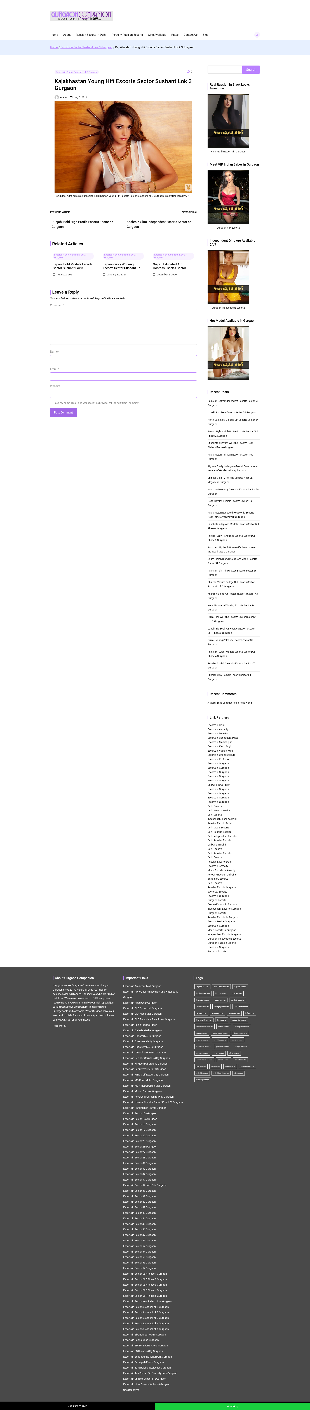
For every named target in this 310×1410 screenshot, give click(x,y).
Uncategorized (131, 1389)
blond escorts (220, 993)
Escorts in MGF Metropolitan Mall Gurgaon (147, 1085)
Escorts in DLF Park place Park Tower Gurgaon (149, 1019)
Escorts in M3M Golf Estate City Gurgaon (146, 1074)
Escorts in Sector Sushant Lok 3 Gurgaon (76, 72)
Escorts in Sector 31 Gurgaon (139, 1163)
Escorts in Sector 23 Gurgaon (139, 1141)
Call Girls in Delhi (217, 844)
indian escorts (223, 1027)
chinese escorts (202, 1007)
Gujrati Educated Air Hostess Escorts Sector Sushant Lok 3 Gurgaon (169, 266)
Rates (175, 34)
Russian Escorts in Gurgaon (223, 917)
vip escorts (238, 1073)
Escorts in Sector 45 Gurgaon (139, 1224)
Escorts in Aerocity (218, 729)
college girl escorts (221, 1007)
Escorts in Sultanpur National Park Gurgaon (147, 1356)
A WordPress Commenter (222, 702)
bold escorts (237, 993)
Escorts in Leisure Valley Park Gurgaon (144, 1069)
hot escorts (221, 1020)
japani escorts (201, 1033)
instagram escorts (242, 1027)
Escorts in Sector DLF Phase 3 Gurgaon (145, 1284)
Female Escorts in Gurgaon (223, 904)
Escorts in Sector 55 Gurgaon (139, 1257)
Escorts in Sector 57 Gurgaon (139, 1268)
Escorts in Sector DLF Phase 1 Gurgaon (145, 1273)
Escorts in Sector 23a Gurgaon (140, 1146)
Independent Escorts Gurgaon (224, 908)
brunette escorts (202, 1000)
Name (55, 351)
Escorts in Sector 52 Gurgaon (139, 1246)
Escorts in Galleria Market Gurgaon (142, 1030)
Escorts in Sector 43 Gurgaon (139, 1212)
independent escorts (204, 1027)
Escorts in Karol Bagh (219, 746)
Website (55, 386)
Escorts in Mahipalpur (220, 742)
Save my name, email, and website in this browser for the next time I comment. (97, 402)
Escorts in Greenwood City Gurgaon (143, 1041)
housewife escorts (239, 1020)
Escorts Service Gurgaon (221, 921)
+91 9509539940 (77, 1406)
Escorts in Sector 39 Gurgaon (139, 1196)
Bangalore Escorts (218, 878)
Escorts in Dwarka (218, 733)
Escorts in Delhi (216, 725)
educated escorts (241, 1007)
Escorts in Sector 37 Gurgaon (139, 1179)
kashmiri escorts (240, 1033)
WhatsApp (232, 1406)
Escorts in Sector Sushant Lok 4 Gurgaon (146, 1323)
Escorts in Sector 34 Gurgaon (139, 1174)
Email (54, 369)
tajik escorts (201, 1066)
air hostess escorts (221, 987)
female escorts (217, 1013)
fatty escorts (201, 1013)
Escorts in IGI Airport (219, 759)
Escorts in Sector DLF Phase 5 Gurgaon (145, 1295)
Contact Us (191, 34)
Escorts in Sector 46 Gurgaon (139, 1229)
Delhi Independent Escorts (222, 836)
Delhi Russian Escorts (219, 831)
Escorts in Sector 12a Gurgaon (140, 1119)
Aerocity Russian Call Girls (222, 874)
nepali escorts (237, 1040)
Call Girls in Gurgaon (219, 784)
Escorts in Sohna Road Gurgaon (141, 1340)
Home (54, 34)
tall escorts (215, 1066)
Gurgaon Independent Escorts (224, 938)
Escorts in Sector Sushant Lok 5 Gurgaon (146, 1329)
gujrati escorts (234, 1013)
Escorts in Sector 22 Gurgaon (139, 1135)
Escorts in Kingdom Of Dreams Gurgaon (145, 1063)
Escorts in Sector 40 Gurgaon (139, 1201)
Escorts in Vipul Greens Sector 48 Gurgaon (146, 1384)
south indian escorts (204, 1060)
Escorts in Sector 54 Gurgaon (139, 1251)
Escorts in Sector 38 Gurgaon (139, 1190)
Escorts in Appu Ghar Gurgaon (140, 1002)
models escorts (220, 1040)
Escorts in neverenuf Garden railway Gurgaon (148, 1096)
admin (63, 97)
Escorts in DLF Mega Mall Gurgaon (142, 1013)
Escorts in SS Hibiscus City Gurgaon (143, 1351)
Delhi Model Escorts (218, 827)
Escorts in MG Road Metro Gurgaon (143, 1080)
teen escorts (230, 1066)
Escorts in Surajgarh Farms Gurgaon (143, 1362)
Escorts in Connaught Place (223, 737)
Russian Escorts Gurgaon (222, 887)
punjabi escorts (241, 1046)
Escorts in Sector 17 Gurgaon (139, 1129)
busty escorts (220, 1000)
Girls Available (157, 34)
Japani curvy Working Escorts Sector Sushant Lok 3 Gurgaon (122, 266)
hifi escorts (249, 1013)
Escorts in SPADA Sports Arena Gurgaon (145, 1345)
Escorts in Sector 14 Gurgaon (139, 1124)
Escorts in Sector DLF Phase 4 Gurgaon (145, 1290)
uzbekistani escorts (221, 1073)
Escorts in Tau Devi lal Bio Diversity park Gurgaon (150, 1373)
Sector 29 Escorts (217, 891)
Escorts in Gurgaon (218, 763)
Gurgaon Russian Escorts (222, 942)
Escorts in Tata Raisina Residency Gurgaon (147, 1367)
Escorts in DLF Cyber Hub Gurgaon (142, 1008)
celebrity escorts (237, 1000)
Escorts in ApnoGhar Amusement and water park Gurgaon (150, 994)
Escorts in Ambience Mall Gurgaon (142, 986)
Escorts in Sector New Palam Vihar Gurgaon (147, 1301)
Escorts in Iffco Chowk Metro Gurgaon (144, 1052)
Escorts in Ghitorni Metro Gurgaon (142, 1036)
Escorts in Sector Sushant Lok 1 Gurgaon (146, 1307)
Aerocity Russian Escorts (127, 34)
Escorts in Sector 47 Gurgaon (139, 1235)
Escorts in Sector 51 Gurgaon (139, 1240)
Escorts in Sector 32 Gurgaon (139, 1168)
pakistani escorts (222, 1046)
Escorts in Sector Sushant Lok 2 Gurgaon (146, 1312)
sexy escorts (219, 1053)
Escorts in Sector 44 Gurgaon (139, 1218)
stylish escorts (223, 1060)
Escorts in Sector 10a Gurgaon (140, 1113)
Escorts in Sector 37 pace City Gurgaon (144, 1185)
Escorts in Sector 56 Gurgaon (139, 1262)
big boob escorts (203, 993)
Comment (57, 305)
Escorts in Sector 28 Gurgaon (139, 1157)
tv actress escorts (247, 1066)
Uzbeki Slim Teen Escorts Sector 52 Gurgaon (232, 412)
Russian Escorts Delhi (219, 823)
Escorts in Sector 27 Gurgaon (139, 1152)
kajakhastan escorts (220, 1033)
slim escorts (234, 1053)
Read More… (59, 1025)
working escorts (202, 1080)
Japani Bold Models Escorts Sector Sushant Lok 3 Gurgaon (73, 266)
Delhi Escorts (215, 806)
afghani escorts (202, 987)
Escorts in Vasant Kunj (220, 750)
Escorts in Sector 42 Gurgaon (139, 1207)
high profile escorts (204, 1020)
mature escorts (202, 1040)
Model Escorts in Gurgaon (222, 930)
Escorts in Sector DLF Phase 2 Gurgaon (145, 1279)
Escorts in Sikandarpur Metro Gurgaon (144, 1334)
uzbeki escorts (202, 1073)
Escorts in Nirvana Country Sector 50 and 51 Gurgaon (153, 1102)
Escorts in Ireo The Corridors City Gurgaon (146, 1058)
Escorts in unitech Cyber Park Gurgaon (144, 1378)
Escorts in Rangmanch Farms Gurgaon (144, 1107)
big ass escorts (240, 987)
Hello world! (246, 702)
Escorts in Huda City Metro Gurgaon (143, 1047)
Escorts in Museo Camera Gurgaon (142, 1091)
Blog (205, 34)
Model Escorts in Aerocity (222, 870)
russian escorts (202, 1053)
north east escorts (203, 1046)
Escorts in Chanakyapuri (221, 754)
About (67, 34)
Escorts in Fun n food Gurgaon (140, 1024)
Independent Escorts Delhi (222, 818)
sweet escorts (240, 1060)
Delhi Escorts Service (219, 810)
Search (251, 69)
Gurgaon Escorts (217, 900)
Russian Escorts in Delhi (91, 34)
